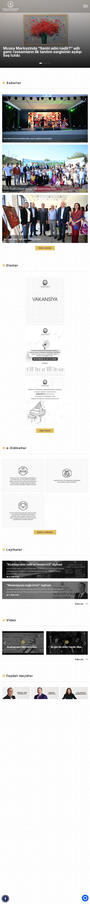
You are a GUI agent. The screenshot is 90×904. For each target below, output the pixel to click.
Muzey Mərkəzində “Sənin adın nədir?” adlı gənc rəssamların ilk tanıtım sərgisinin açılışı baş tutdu (42, 52)
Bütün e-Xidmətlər (45, 532)
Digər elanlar (45, 430)
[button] (5, 898)
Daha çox (79, 604)
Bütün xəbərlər (45, 248)
